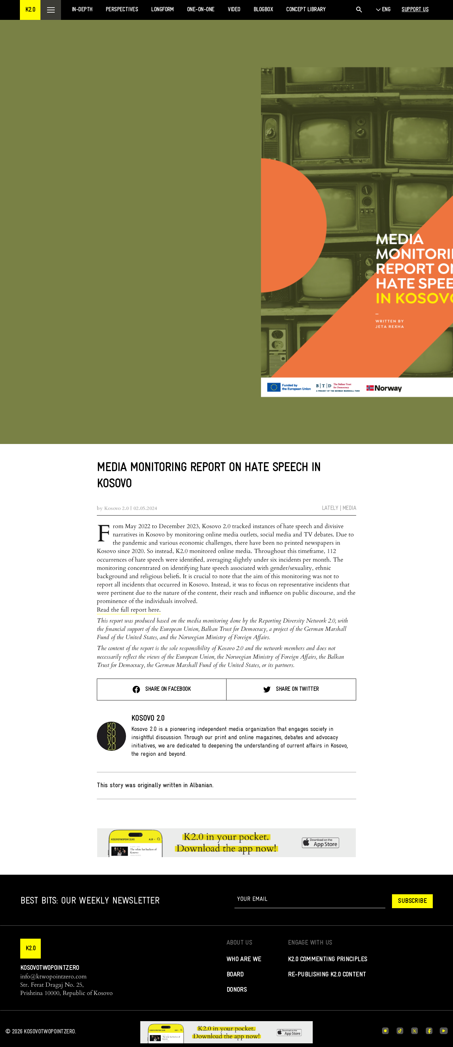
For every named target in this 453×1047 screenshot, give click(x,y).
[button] (30, 10)
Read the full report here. (129, 610)
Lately (330, 508)
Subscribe (412, 901)
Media (349, 508)
